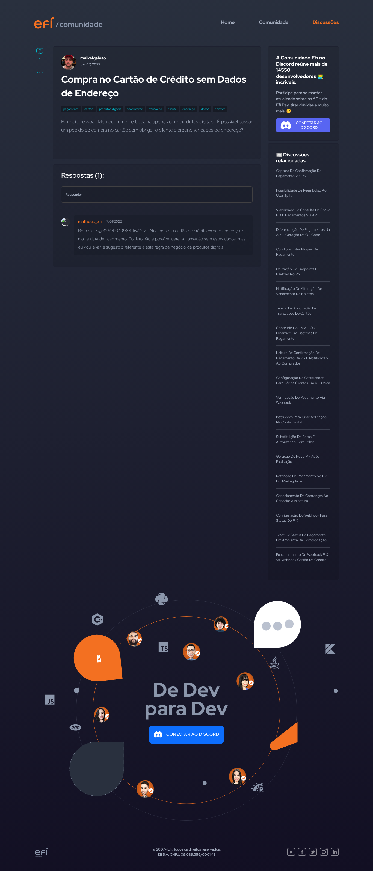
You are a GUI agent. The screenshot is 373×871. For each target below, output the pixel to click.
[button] (39, 73)
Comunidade (274, 22)
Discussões (326, 22)
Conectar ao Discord (192, 734)
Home (228, 22)
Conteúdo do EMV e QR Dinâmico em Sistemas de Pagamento (297, 333)
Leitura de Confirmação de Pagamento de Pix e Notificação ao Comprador (302, 358)
